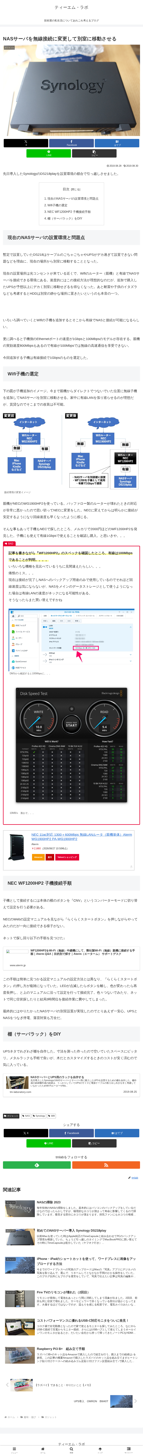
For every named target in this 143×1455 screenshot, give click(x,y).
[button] (94, 153)
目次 (66, 189)
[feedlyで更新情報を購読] (37, 1165)
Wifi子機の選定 (57, 205)
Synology (40, 1116)
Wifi (53, 1116)
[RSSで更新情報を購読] (106, 1165)
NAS (27, 1116)
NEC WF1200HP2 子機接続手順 (69, 211)
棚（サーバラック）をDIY (64, 218)
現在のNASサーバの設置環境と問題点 (72, 198)
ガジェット (12, 1116)
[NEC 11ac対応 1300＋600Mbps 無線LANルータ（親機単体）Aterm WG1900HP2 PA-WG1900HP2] (16, 847)
